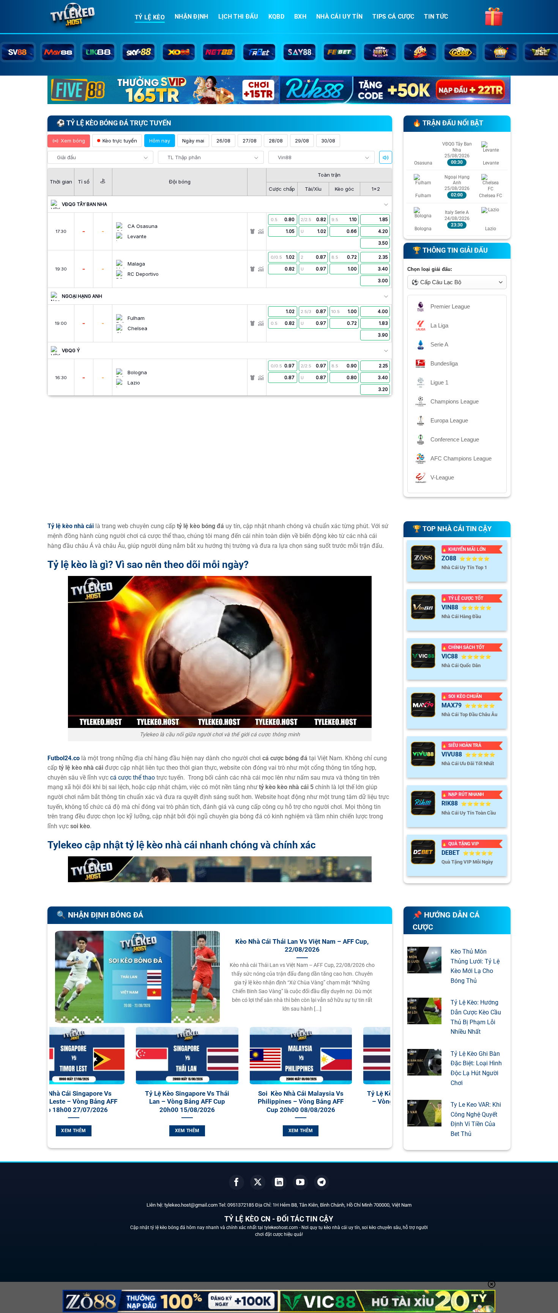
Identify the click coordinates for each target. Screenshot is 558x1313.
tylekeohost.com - (282, 1227)
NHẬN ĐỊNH (191, 16)
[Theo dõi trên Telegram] (321, 1182)
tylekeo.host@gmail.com (191, 1205)
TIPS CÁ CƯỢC (393, 16)
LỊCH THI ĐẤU (238, 16)
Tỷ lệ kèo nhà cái (70, 526)
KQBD (276, 16)
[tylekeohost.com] (85, 17)
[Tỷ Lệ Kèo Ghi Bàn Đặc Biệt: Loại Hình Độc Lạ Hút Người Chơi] (424, 1070)
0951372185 (240, 1205)
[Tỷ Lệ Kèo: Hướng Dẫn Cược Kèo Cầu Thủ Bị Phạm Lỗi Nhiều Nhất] (424, 1019)
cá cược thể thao (132, 777)
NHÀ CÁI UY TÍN (339, 16)
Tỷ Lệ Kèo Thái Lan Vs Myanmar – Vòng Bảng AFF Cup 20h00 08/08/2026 (334, 1102)
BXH (300, 16)
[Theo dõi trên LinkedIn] (279, 1182)
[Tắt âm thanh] (385, 157)
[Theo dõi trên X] (257, 1182)
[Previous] (53, 1090)
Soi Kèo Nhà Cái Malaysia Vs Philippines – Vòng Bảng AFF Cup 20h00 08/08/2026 (220, 1102)
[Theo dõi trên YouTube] (300, 1182)
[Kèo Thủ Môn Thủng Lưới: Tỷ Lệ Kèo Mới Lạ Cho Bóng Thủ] (424, 968)
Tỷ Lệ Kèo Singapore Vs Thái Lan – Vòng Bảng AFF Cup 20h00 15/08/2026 (107, 1102)
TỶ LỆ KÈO (150, 17)
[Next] (386, 1090)
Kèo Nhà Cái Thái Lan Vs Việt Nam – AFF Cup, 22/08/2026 (302, 946)
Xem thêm (107, 1130)
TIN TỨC (436, 16)
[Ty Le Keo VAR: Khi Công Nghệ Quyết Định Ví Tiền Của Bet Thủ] (424, 1121)
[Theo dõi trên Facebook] (236, 1182)
